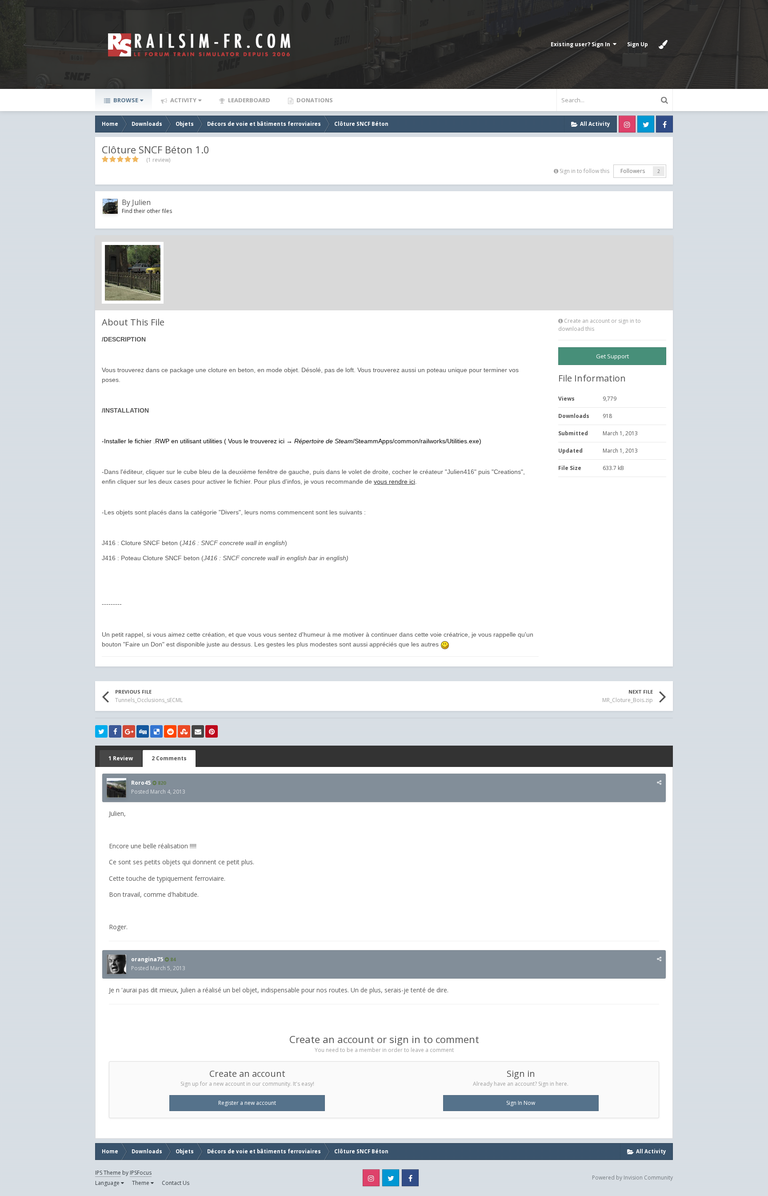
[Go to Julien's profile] (110, 206)
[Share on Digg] (142, 731)
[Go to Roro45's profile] (116, 788)
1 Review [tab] (120, 758)
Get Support (612, 356)
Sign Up (637, 44)
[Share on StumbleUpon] (184, 731)
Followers (632, 171)
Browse (125, 100)
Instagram (627, 124)
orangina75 (147, 959)
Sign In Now (520, 1103)
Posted (158, 791)
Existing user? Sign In (582, 44)
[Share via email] (198, 731)
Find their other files (147, 211)
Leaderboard (248, 100)
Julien (141, 202)
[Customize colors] (663, 44)
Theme (141, 1183)
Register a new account (247, 1103)
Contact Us (175, 1183)
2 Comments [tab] (169, 758)
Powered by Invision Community (632, 1177)
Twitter (645, 124)
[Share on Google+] (129, 731)
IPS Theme (108, 1172)
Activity (182, 100)
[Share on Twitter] (101, 731)
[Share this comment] (659, 782)
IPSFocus (141, 1172)
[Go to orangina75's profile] (116, 964)
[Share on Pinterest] (211, 731)
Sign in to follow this (584, 171)
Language (108, 1183)
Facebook (664, 124)
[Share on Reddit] (170, 731)
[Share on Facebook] (115, 731)
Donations (314, 100)
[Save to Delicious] (156, 731)
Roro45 (141, 783)
